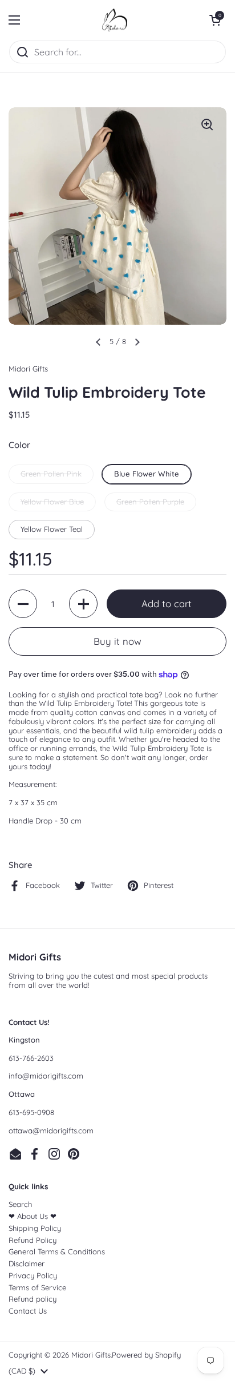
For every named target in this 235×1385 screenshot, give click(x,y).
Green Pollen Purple (150, 501)
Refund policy (32, 1298)
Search (20, 1204)
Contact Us (28, 1310)
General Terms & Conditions (57, 1251)
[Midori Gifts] (114, 20)
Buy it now (117, 641)
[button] (215, 20)
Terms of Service (37, 1287)
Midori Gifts (91, 1354)
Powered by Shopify (146, 1354)
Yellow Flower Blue (52, 501)
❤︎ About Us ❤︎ (32, 1216)
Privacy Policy (33, 1275)
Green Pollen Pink (51, 473)
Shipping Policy (35, 1228)
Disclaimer (26, 1263)
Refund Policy (32, 1240)
